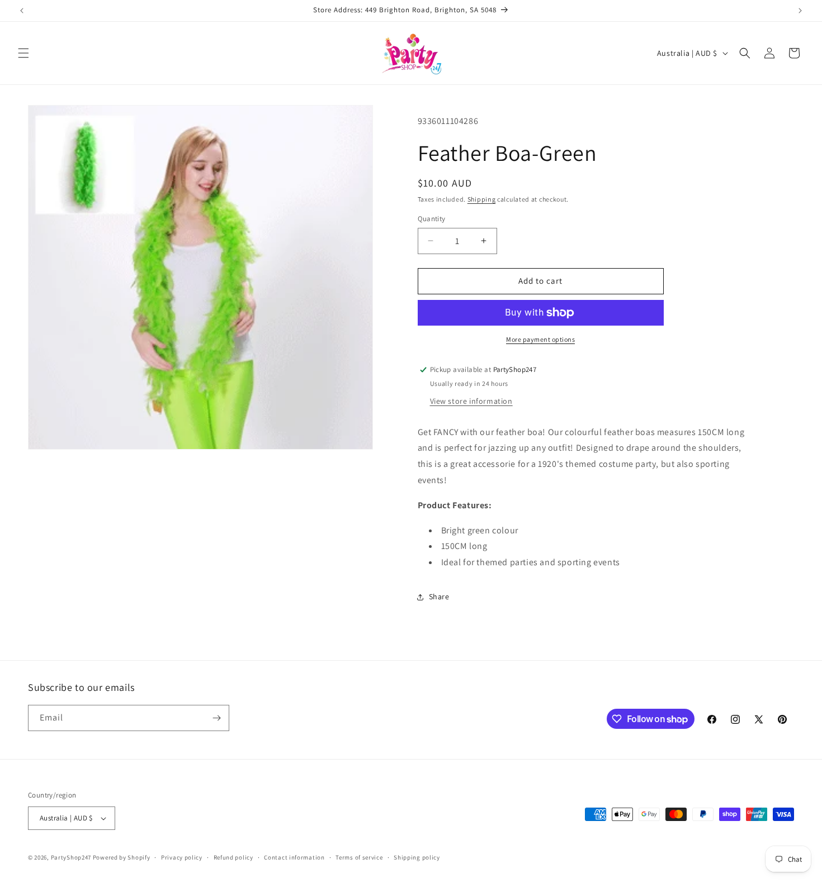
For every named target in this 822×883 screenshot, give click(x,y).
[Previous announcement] (22, 10)
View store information (471, 401)
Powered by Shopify (121, 857)
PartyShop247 (71, 857)
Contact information (294, 857)
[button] (23, 53)
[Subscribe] (216, 718)
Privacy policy (181, 857)
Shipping (481, 199)
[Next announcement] (800, 10)
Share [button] (439, 596)
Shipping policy (417, 857)
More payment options (540, 339)
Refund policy (233, 857)
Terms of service (359, 857)
